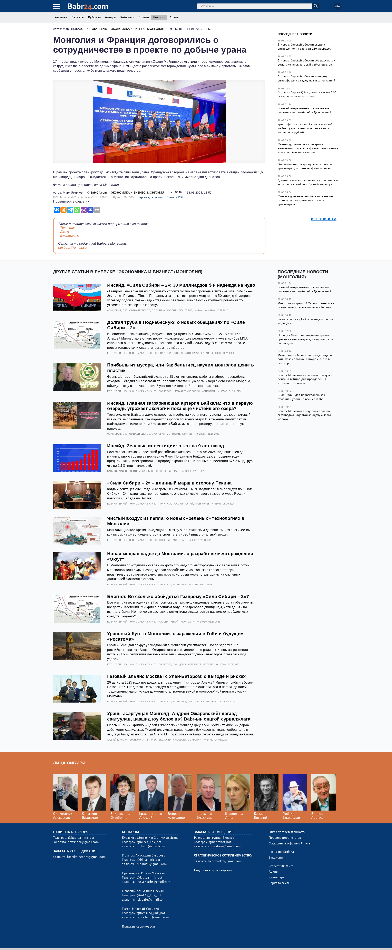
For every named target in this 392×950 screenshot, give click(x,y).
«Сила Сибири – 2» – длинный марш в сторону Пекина (169, 483)
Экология (165, 391)
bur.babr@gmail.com (73, 247)
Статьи (143, 17)
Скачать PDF (175, 197)
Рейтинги (127, 17)
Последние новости (295, 34)
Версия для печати (150, 197)
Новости (159, 17)
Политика (158, 310)
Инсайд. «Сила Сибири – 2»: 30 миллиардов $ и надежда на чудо (181, 285)
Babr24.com (98, 28)
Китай (199, 310)
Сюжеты (77, 17)
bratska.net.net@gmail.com (86, 857)
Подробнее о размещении (213, 870)
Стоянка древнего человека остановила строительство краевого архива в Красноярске (306, 200)
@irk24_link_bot (148, 859)
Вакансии (276, 857)
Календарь (277, 877)
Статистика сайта (281, 866)
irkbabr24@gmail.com (151, 864)
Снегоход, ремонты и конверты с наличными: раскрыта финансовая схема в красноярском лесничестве (308, 148)
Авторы (110, 17)
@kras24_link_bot (149, 877)
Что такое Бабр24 (281, 851)
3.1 (78, 941)
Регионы (61, 17)
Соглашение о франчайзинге (290, 843)
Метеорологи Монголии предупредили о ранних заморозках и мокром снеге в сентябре (306, 359)
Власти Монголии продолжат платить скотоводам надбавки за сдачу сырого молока (304, 415)
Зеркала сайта (279, 883)
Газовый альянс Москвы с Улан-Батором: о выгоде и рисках (176, 676)
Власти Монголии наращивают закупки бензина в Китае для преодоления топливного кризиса (305, 379)
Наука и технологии (186, 391)
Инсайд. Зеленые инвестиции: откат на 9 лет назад (165, 445)
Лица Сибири (69, 763)
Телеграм (68, 227)
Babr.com (87, 6)
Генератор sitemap (146, 941)
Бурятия (187, 434)
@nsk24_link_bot (149, 895)
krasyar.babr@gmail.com (153, 881)
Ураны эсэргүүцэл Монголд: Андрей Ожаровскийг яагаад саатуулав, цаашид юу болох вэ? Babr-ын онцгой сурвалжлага (178, 716)
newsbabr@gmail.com (83, 842)
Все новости (323, 219)
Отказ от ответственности (287, 832)
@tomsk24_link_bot (151, 913)
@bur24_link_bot (149, 842)
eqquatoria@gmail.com (224, 846)
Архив (174, 17)
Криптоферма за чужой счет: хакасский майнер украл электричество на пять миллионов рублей (305, 128)
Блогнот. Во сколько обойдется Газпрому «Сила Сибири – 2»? (178, 596)
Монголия (155, 28)
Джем (64, 231)
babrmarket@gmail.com (225, 861)
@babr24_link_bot (81, 837)
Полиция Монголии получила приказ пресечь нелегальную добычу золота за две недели (305, 339)
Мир (176, 471)
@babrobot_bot (220, 842)
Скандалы (179, 664)
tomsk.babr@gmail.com (152, 917)
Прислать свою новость (139, 926)
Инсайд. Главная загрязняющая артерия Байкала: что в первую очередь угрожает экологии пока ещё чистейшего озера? (180, 406)
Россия (171, 310)
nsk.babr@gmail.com (150, 899)
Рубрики (94, 17)
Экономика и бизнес (128, 28)
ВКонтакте (69, 235)
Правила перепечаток (285, 837)
